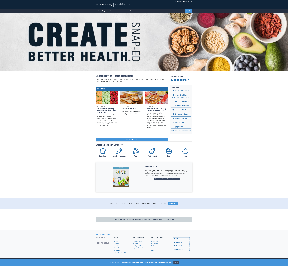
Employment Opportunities (140, 246)
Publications (154, 243)
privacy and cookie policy (165, 262)
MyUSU (185, 1)
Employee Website (138, 241)
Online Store (117, 250)
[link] (181, 91)
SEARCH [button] (191, 1)
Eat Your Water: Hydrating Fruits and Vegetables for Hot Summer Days (107, 110)
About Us (117, 241)
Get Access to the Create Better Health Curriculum (167, 179)
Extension (117, 6)
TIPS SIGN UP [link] (173, 203)
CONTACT (178, 242)
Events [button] (112, 11)
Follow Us (133, 11)
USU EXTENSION (103, 235)
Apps (152, 248)
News (152, 250)
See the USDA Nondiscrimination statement (181, 130)
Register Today (170, 219)
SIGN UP (178, 245)
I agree (176, 262)
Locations (117, 246)
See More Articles (131, 140)
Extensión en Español (120, 252)
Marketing (135, 243)
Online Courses (118, 248)
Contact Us (126, 11)
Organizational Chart (139, 248)
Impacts (116, 243)
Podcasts (154, 246)
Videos (119, 11)
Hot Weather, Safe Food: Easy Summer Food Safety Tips (156, 109)
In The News (154, 241)
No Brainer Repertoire (129, 109)
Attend (179, 249)
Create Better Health (122, 4)
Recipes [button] (104, 11)
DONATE (177, 239)
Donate (188, 11)
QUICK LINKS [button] (179, 1)
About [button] (97, 11)
